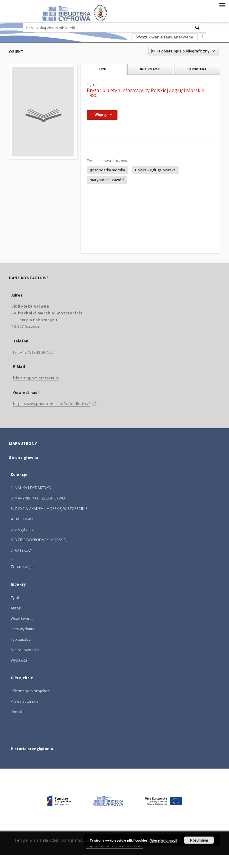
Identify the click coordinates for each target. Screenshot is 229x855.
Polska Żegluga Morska (155, 170)
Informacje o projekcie (30, 690)
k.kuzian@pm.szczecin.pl (36, 378)
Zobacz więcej (23, 566)
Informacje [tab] (150, 69)
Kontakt (17, 711)
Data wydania (22, 628)
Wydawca (19, 660)
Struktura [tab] (197, 69)
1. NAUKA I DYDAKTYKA (31, 487)
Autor (16, 608)
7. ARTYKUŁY (22, 550)
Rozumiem (199, 840)
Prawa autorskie (24, 701)
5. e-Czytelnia (22, 529)
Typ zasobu (21, 639)
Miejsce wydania (25, 649)
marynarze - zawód (107, 179)
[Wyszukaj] (197, 27)
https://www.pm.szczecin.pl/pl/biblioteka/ (51, 403)
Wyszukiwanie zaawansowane (164, 37)
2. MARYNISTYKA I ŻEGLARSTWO (38, 498)
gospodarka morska (107, 170)
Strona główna (23, 457)
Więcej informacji (163, 840)
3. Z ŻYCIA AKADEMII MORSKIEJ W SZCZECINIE (49, 508)
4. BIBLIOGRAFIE (24, 519)
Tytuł (15, 597)
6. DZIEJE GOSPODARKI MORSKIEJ (38, 539)
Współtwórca (22, 618)
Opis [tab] (103, 69)
